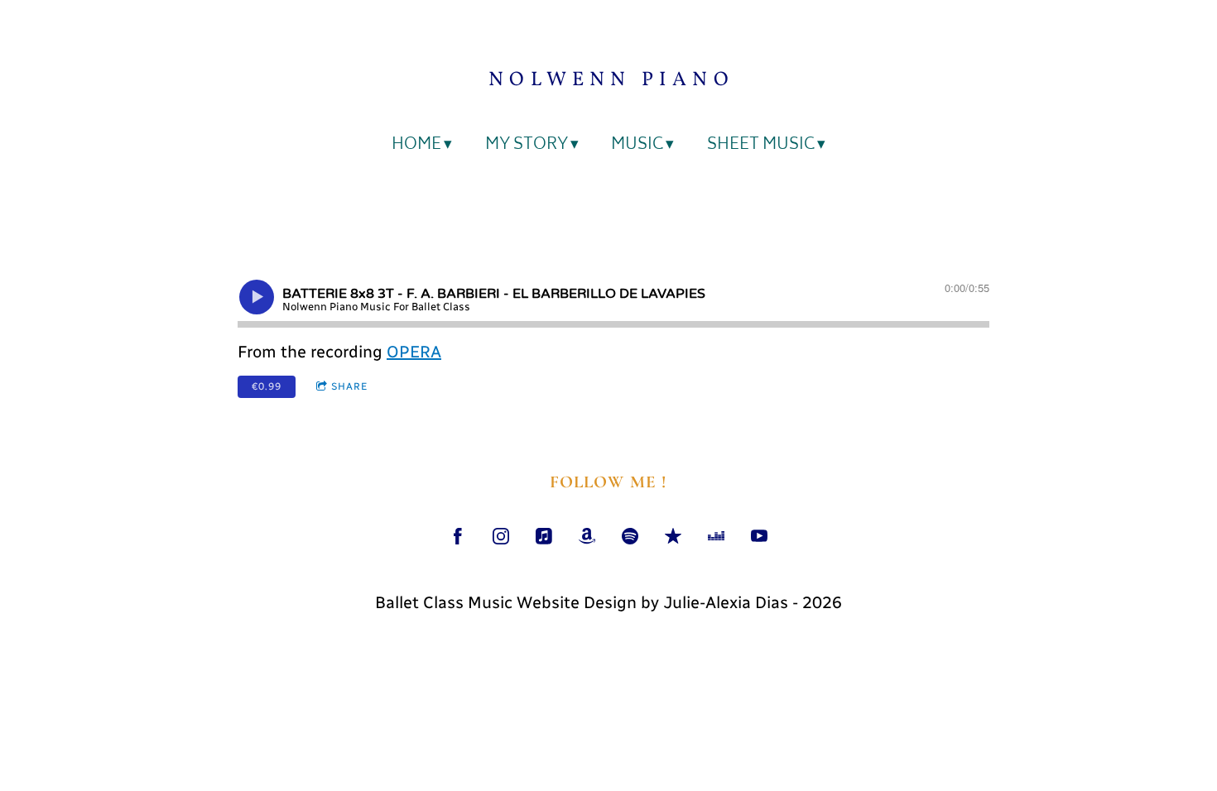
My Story (526, 146)
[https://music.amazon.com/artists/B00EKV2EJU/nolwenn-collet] (587, 536)
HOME (416, 146)
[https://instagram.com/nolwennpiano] (501, 536)
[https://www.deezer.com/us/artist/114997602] (716, 536)
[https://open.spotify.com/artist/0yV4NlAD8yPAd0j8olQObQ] (630, 536)
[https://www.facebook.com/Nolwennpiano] (458, 536)
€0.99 (266, 386)
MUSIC (637, 146)
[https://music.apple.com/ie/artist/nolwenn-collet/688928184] (544, 536)
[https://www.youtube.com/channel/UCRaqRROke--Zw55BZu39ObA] (759, 536)
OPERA (414, 352)
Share (349, 386)
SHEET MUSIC (761, 146)
